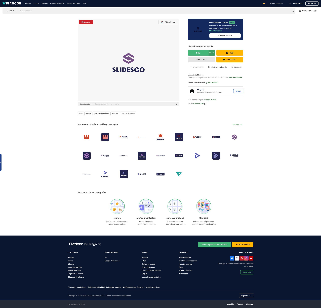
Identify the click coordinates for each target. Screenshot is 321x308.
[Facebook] (232, 258)
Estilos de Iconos (148, 264)
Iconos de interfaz (57, 3)
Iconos (36, 3)
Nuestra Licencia (185, 264)
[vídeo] (197, 155)
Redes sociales (246, 252)
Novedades (183, 274)
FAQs (144, 261)
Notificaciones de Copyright (134, 287)
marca (88, 113)
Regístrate (312, 3)
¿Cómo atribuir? (212, 83)
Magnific (230, 304)
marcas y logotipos (101, 113)
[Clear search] (287, 11)
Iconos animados (73, 3)
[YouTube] (251, 258)
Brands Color (198, 104)
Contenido (73, 252)
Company (183, 252)
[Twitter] (237, 258)
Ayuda (145, 252)
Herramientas (111, 252)
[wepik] (86, 137)
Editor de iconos (148, 267)
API (106, 257)
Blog (181, 267)
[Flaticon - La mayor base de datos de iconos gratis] (12, 3)
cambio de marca (128, 113)
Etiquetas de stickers (76, 277)
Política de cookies (113, 287)
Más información (215, 31)
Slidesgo (249, 304)
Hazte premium (243, 244)
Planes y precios (276, 3)
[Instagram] (246, 258)
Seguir (144, 274)
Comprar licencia (225, 35)
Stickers (44, 3)
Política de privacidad (96, 287)
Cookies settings (152, 287)
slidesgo (115, 113)
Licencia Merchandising (151, 277)
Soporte (145, 257)
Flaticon (240, 304)
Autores (28, 3)
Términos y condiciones (77, 287)
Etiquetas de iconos (75, 274)
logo (81, 113)
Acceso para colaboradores (214, 244)
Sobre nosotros (185, 257)
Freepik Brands (210, 100)
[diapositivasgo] (234, 137)
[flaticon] (179, 174)
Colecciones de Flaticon (151, 270)
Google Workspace (112, 261)
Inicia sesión (298, 3)
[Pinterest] (241, 258)
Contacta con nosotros (188, 261)
